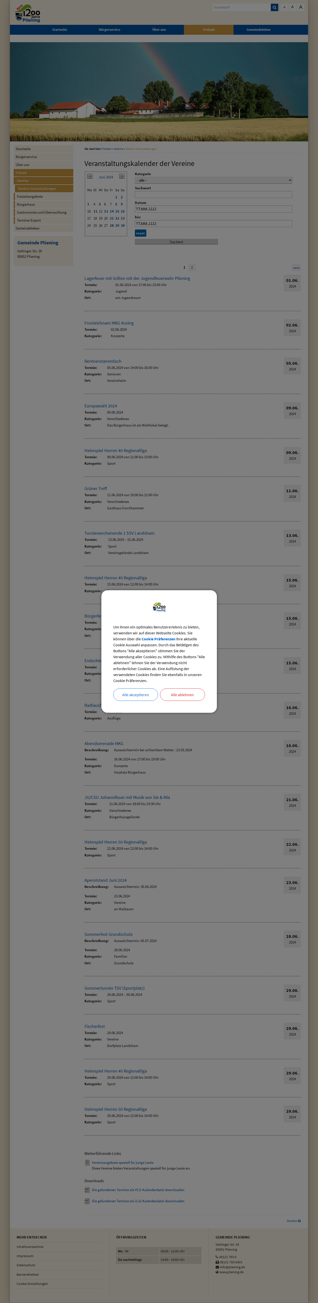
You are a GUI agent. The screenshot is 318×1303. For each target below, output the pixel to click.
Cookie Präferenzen (158, 638)
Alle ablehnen (182, 694)
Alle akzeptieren (135, 694)
